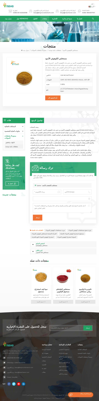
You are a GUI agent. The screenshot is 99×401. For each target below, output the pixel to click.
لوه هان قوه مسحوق (64, 362)
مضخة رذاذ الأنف (63, 370)
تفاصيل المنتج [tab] (37, 120)
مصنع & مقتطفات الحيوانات (39, 50)
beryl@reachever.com (68, 13)
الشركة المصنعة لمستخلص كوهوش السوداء (44, 234)
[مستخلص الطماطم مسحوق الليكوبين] (63, 277)
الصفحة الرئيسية (46, 349)
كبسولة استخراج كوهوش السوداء (66, 237)
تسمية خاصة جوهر (64, 366)
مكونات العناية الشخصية (12, 131)
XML (53, 398)
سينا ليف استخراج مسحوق (41, 290)
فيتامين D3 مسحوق (64, 349)
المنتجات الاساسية (47, 357)
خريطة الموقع (46, 398)
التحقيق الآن (51, 98)
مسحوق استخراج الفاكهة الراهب (65, 358)
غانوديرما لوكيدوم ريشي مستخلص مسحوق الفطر (85, 290)
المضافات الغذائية (10, 126)
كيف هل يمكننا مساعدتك (12, 166)
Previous (26, 285)
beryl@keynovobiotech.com (44, 13)
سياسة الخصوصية (60, 398)
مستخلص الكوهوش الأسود (49, 185)
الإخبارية (54, 19)
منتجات (44, 19)
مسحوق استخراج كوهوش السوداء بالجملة (72, 234)
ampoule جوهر (63, 353)
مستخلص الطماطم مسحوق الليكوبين (63, 290)
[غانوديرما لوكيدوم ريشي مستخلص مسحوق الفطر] (85, 277)
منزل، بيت (8, 19)
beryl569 (14, 377)
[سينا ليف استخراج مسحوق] (41, 277)
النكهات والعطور (10, 142)
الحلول (35, 19)
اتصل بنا (79, 19)
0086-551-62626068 (20, 13)
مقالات (44, 372)
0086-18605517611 (88, 13)
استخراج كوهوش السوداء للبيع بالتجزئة (43, 237)
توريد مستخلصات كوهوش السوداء (55, 230)
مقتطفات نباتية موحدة (55, 50)
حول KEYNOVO (22, 19)
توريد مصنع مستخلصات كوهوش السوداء (80, 230)
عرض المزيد (40, 302)
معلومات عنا (45, 353)
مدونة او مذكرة (67, 19)
